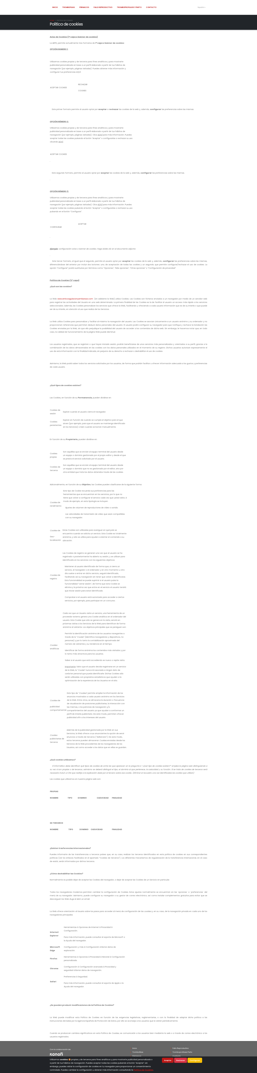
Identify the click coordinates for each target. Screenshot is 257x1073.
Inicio (55, 7)
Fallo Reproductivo (181, 1048)
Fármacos (84, 7)
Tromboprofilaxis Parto (182, 1052)
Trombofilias (68, 7)
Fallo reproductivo (103, 7)
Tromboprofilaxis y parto (129, 7)
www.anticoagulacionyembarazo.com (75, 298)
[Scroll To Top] (252, 1070)
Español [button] (201, 7)
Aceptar (167, 1060)
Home (52, 20)
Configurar (195, 1060)
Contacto (151, 7)
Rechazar (180, 1060)
